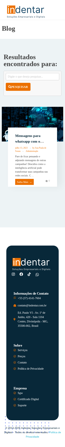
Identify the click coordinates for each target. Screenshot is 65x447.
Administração (32, 151)
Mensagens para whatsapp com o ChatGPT (27, 141)
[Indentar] (26, 11)
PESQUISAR (19, 86)
